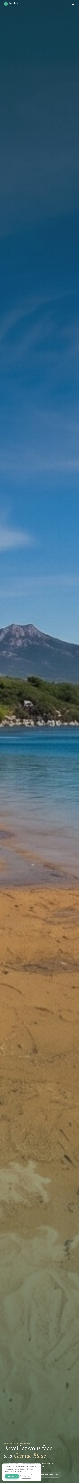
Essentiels (26, 1476)
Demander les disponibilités (47, 1474)
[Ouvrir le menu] (73, 3)
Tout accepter (12, 1476)
